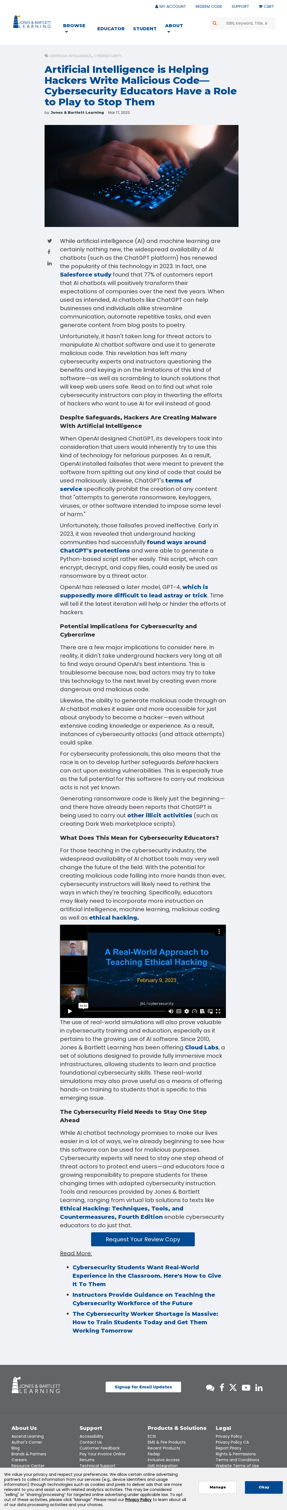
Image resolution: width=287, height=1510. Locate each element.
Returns (87, 1460)
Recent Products (164, 1448)
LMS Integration (163, 1466)
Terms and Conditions (237, 1460)
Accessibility (91, 1436)
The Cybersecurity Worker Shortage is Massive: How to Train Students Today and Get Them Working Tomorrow (145, 1322)
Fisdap (154, 1454)
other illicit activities (159, 815)
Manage (218, 1487)
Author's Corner (26, 1442)
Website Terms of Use (237, 1466)
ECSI (152, 1436)
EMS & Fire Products (167, 1442)
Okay (264, 1487)
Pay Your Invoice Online (103, 1454)
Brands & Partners (28, 1454)
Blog (15, 1448)
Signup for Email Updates (143, 1387)
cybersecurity (107, 56)
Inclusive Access (164, 1460)
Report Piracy (229, 1448)
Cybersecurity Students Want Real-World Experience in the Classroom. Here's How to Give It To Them (147, 1276)
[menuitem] (78, 29)
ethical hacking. (114, 917)
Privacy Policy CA (232, 1442)
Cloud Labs (202, 1047)
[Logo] (33, 23)
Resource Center (28, 1466)
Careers (19, 1460)
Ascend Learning (27, 1436)
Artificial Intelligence (71, 56)
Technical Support (97, 1466)
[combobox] (243, 23)
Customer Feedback (100, 1448)
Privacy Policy (229, 1436)
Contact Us (91, 1442)
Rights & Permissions (236, 1454)
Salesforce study (85, 274)
